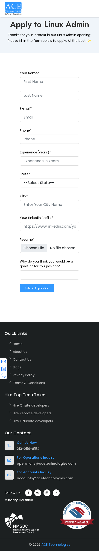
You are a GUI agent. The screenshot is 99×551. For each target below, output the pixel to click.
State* (25, 174)
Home (18, 344)
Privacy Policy (24, 375)
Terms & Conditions (29, 383)
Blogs (17, 367)
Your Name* (29, 73)
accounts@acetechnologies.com (45, 478)
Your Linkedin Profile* (36, 217)
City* (24, 196)
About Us (20, 351)
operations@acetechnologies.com (46, 463)
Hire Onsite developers (31, 405)
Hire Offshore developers (33, 421)
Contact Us (22, 359)
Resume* (27, 239)
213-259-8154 (28, 448)
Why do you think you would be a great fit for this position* (46, 263)
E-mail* (26, 108)
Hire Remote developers (32, 413)
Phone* (26, 130)
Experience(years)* (35, 152)
